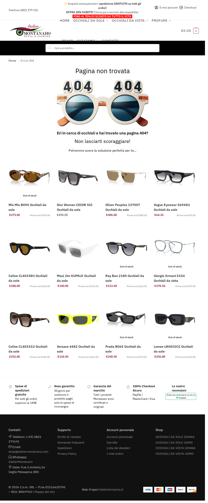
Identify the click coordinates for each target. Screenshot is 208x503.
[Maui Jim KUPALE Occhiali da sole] (78, 249)
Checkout (190, 7)
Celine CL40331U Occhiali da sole (28, 348)
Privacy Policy (66, 454)
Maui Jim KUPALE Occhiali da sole (76, 278)
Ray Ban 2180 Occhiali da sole (124, 278)
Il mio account (168, 7)
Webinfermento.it (111, 489)
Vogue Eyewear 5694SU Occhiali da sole (172, 207)
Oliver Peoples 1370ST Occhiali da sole (122, 207)
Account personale (120, 437)
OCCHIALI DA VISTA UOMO (175, 454)
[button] (190, 31)
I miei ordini (115, 454)
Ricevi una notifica (30, 223)
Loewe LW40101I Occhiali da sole (173, 348)
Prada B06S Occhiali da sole (123, 348)
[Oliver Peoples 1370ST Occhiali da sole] (126, 178)
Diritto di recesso (69, 437)
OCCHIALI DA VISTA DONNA (176, 448)
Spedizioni (64, 448)
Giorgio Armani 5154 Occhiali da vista (169, 278)
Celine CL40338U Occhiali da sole (28, 278)
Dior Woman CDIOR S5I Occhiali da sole (74, 207)
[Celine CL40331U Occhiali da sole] (30, 320)
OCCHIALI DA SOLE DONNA (175, 437)
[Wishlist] (45, 163)
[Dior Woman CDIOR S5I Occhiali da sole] (78, 178)
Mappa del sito (45, 492)
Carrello (112, 442)
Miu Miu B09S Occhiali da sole (27, 207)
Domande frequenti (70, 442)
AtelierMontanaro (20, 462)
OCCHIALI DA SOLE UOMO (174, 442)
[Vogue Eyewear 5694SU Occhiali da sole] (175, 178)
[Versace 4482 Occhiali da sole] (78, 320)
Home (12, 60)
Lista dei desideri (118, 448)
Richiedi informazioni (78, 223)
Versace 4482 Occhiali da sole (76, 348)
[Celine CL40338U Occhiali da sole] (30, 249)
